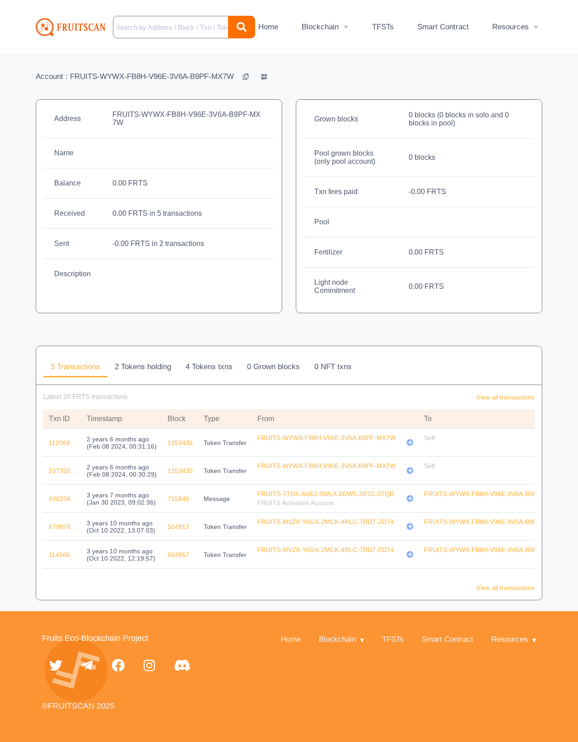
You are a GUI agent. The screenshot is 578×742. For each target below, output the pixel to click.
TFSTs (383, 27)
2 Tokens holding (143, 366)
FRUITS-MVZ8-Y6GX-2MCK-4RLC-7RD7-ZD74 (325, 521)
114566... (62, 554)
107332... (62, 470)
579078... (62, 526)
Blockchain (320, 27)
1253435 (180, 470)
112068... (62, 442)
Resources (510, 27)
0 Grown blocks (273, 366)
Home (268, 27)
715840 (178, 498)
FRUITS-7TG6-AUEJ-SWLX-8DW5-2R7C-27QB (325, 493)
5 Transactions (75, 366)
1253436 (180, 442)
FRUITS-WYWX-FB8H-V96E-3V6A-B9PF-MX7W (326, 437)
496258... (62, 498)
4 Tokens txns (209, 366)
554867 (178, 554)
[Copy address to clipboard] (247, 76)
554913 (178, 526)
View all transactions (505, 397)
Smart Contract (443, 27)
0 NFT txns (333, 366)
